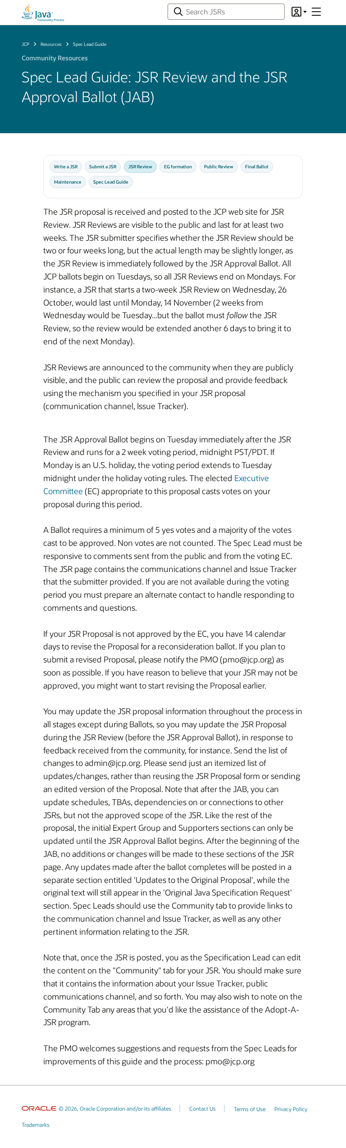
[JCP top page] (43, 13)
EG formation (178, 166)
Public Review (218, 166)
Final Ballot (257, 166)
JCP (25, 44)
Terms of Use (249, 1108)
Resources (51, 44)
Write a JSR (65, 166)
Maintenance (68, 182)
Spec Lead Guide (110, 182)
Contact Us (202, 1108)
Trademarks (36, 1124)
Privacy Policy (290, 1108)
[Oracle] (39, 1108)
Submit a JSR (102, 166)
